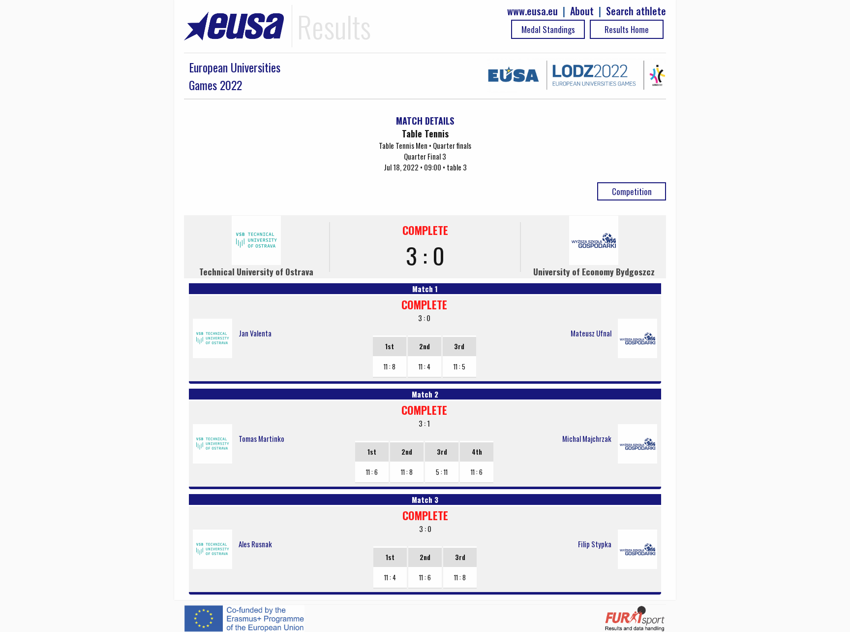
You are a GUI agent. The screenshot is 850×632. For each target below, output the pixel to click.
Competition (632, 191)
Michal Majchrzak (586, 438)
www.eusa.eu (532, 11)
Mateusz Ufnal (591, 333)
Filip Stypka (594, 543)
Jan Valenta (255, 333)
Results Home (627, 29)
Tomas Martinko (261, 438)
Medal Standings (548, 29)
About (582, 11)
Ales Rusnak (255, 543)
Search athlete (636, 11)
